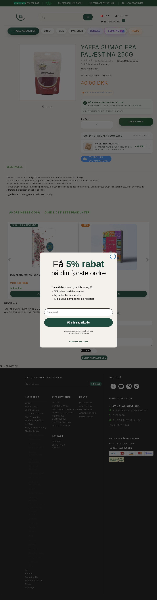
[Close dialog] (113, 256)
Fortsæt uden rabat (78, 342)
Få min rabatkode (78, 322)
